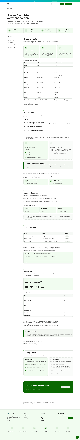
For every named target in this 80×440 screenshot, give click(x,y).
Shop (39, 3)
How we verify (11, 40)
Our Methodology (44, 418)
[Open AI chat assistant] (77, 437)
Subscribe (70, 418)
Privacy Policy (58, 435)
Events (42, 417)
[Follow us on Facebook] (9, 420)
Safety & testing (11, 44)
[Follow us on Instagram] (7, 420)
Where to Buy (26, 418)
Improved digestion (12, 42)
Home (19, 3)
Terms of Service (66, 435)
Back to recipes (11, 8)
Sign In (57, 3)
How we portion (11, 45)
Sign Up (61, 3)
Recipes (29, 3)
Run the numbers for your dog (30, 343)
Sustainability (43, 420)
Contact (34, 3)
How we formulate (12, 38)
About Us (42, 415)
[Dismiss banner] (79, 1)
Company (23, 3)
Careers (42, 421)
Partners (43, 3)
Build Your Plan (68, 3)
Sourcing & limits (11, 47)
